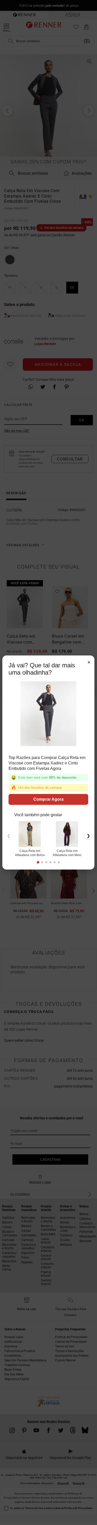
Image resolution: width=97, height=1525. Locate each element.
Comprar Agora (48, 799)
